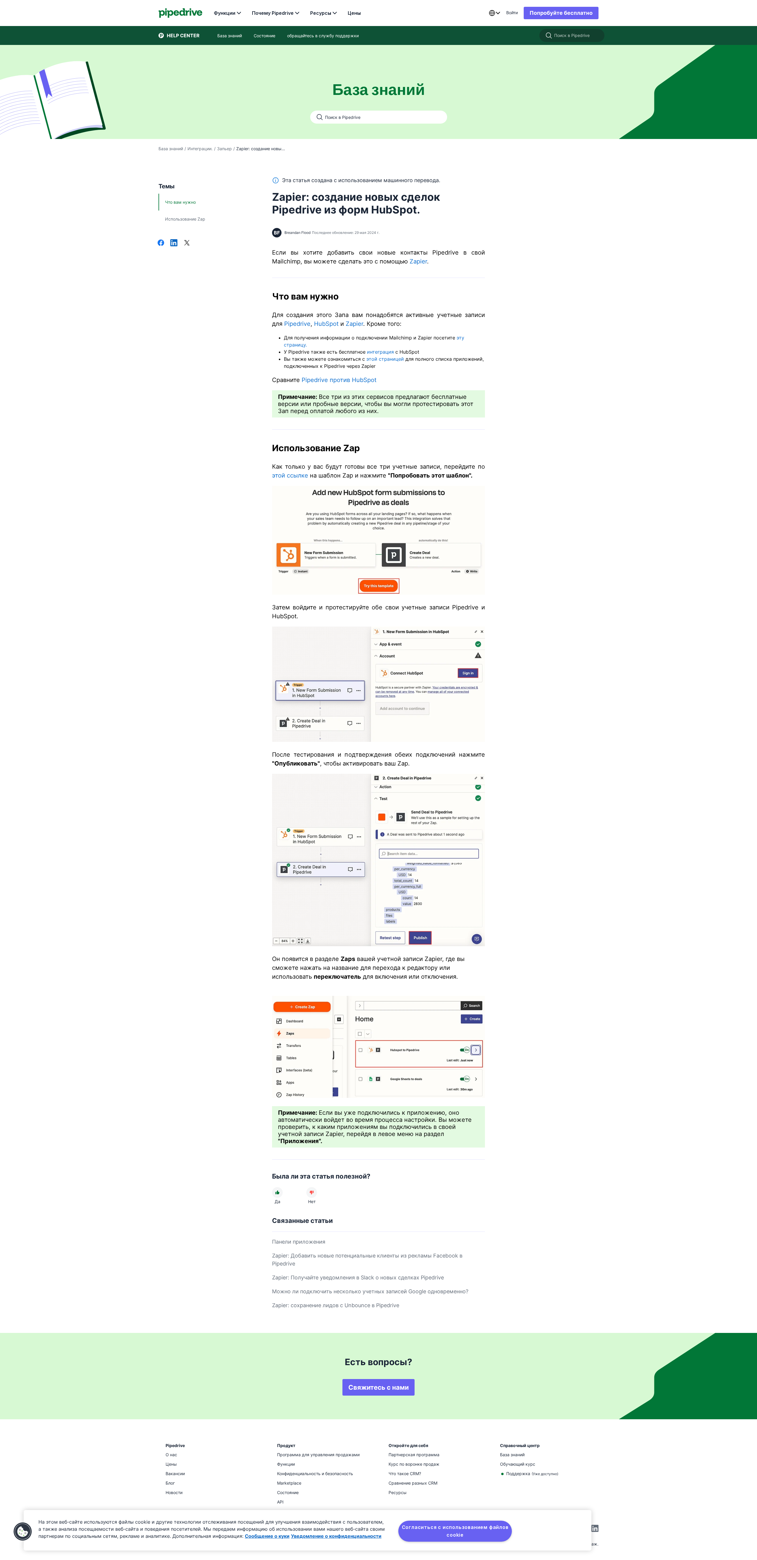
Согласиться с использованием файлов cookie (455, 1531)
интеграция (380, 352)
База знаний (170, 148)
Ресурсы (320, 13)
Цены (354, 13)
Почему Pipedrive (273, 13)
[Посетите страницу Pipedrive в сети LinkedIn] (595, 1529)
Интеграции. (200, 148)
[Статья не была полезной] (311, 1192)
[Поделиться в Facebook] (160, 243)
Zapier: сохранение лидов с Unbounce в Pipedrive (335, 1305)
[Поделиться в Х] (186, 243)
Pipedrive (297, 323)
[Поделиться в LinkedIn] (173, 243)
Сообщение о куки (267, 1536)
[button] (22, 1531)
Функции (224, 13)
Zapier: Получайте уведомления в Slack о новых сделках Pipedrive (358, 1277)
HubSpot (326, 323)
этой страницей (385, 359)
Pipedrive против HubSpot (339, 379)
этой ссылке (290, 475)
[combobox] (494, 13)
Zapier (418, 261)
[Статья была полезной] (277, 1192)
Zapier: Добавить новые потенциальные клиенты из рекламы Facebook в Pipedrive (367, 1259)
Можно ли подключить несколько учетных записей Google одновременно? (370, 1291)
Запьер (224, 148)
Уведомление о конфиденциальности (336, 1536)
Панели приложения (298, 1242)
